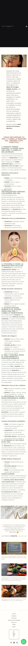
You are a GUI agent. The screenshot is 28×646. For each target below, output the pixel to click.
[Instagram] (11, 642)
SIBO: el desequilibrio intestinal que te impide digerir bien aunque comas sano (13, 558)
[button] (26, 26)
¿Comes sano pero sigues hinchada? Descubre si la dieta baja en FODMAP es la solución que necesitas (13, 579)
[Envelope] (17, 642)
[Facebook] (14, 642)
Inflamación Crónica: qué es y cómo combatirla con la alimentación (13, 599)
